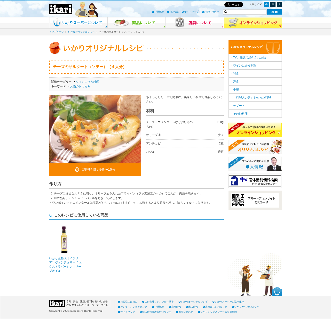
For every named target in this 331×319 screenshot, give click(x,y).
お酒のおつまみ (80, 86)
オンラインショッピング (133, 306)
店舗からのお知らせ (216, 306)
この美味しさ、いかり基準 (159, 301)
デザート (239, 105)
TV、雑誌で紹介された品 (249, 57)
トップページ (56, 31)
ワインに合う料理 (87, 82)
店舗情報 (176, 306)
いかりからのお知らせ (246, 306)
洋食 (236, 81)
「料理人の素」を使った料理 (252, 97)
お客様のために (128, 301)
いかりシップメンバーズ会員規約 (218, 312)
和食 (236, 73)
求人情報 (174, 11)
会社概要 (159, 11)
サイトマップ (191, 11)
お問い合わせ (211, 11)
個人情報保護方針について (156, 312)
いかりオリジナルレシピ (81, 32)
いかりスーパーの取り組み (229, 301)
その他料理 (240, 113)
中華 (236, 89)
